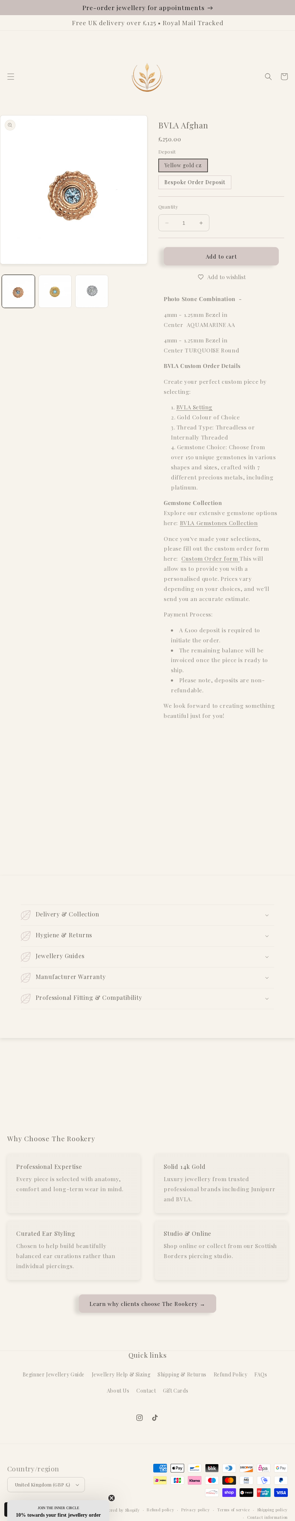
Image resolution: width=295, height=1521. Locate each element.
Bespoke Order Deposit (194, 182)
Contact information (267, 1517)
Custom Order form (210, 558)
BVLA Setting (194, 407)
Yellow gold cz (183, 165)
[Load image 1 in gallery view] (18, 291)
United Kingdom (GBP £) (43, 1484)
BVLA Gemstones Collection (219, 523)
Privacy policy (195, 1509)
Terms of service (233, 1509)
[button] (11, 77)
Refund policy (160, 1509)
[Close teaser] (111, 1498)
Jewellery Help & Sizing (121, 1374)
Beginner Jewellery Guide (54, 1374)
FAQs (260, 1374)
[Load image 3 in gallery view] (91, 291)
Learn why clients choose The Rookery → (147, 1303)
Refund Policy (231, 1374)
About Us (118, 1390)
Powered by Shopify (120, 1510)
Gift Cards (175, 1390)
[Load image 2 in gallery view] (55, 291)
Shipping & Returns (182, 1374)
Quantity (168, 207)
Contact (146, 1390)
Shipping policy (272, 1509)
